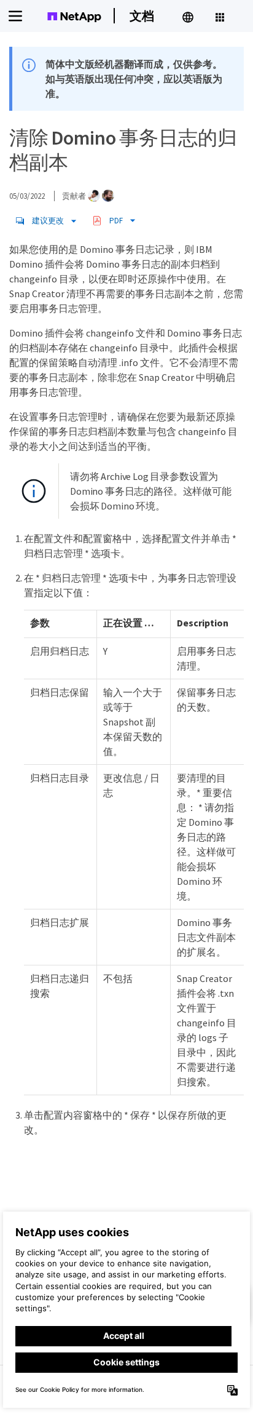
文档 (142, 15)
